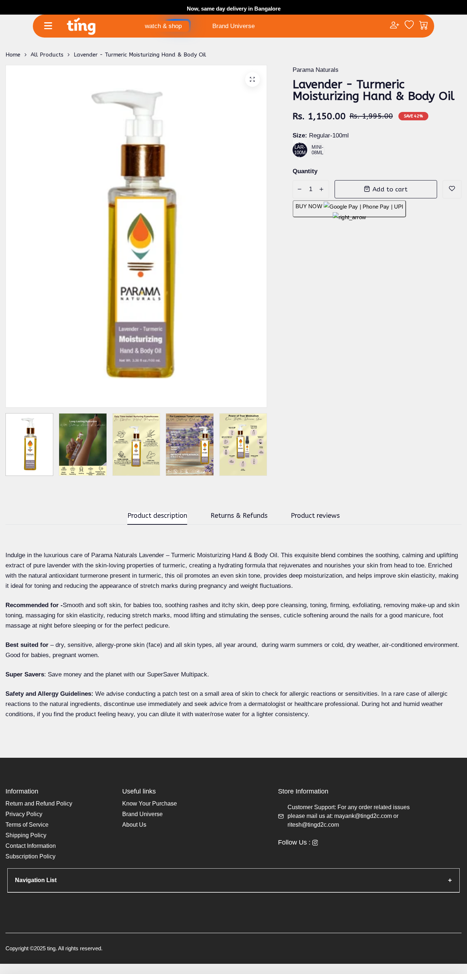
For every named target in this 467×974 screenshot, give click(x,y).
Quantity (305, 171)
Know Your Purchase (149, 803)
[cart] (423, 25)
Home (12, 54)
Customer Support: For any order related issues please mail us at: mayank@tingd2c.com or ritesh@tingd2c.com (348, 816)
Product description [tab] (157, 516)
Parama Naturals (316, 69)
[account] (394, 25)
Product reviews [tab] (315, 516)
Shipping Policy (25, 835)
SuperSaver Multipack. (179, 674)
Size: (321, 135)
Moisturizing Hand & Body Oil (237, 555)
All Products (47, 54)
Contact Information (30, 846)
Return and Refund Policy (38, 803)
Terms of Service (27, 825)
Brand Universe (233, 26)
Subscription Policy (30, 856)
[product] (252, 79)
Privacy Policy (23, 814)
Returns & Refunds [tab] (239, 516)
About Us (134, 825)
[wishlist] (409, 25)
